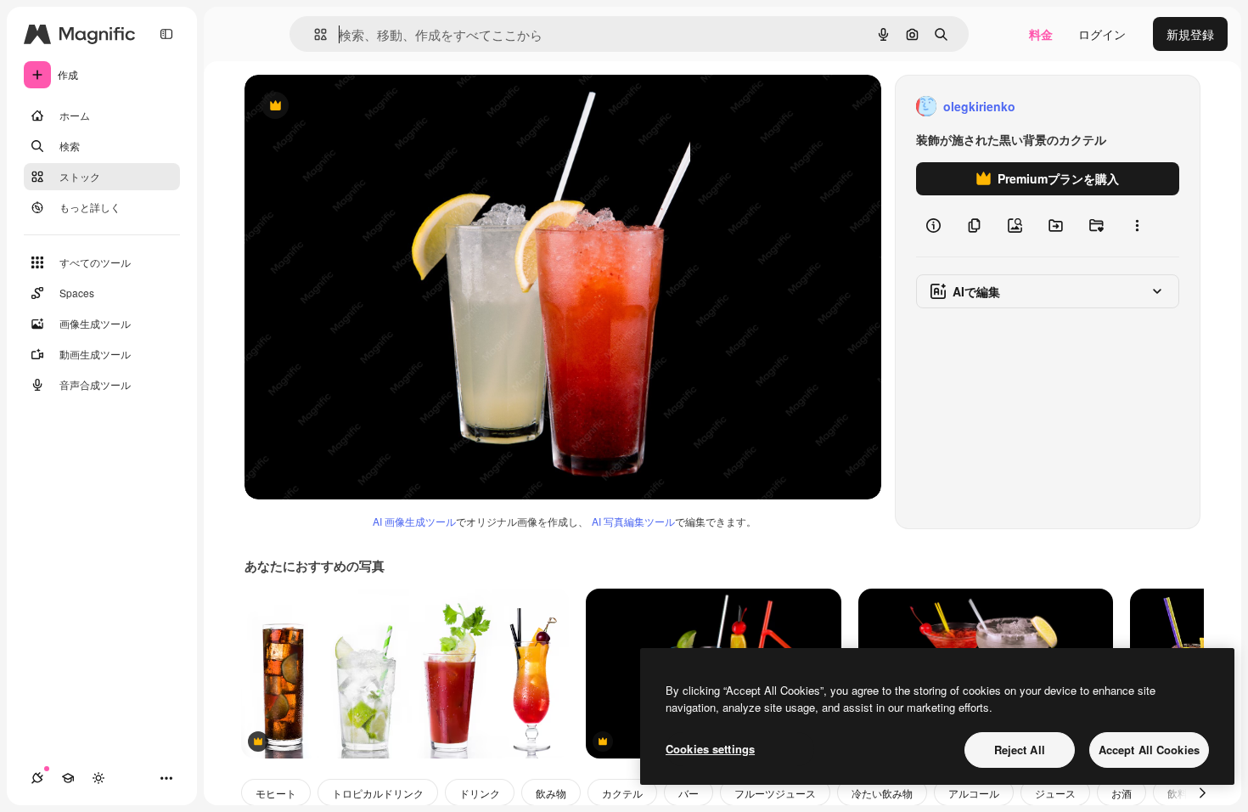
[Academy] (68, 778)
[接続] (37, 778)
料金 (1041, 33)
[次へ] (1202, 792)
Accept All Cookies (1149, 750)
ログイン (1102, 33)
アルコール (973, 793)
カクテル (622, 793)
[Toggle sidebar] (166, 34)
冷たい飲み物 (882, 793)
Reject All (1019, 750)
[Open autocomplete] (313, 34)
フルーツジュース (775, 793)
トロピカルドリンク (378, 793)
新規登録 (1190, 33)
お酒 (1121, 793)
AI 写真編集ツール (633, 521)
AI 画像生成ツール (414, 521)
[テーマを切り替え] (98, 778)
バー (688, 793)
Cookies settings (710, 749)
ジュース (1055, 793)
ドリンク (479, 793)
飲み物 (551, 793)
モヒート (276, 793)
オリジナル (361, 107)
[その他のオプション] (1137, 226)
